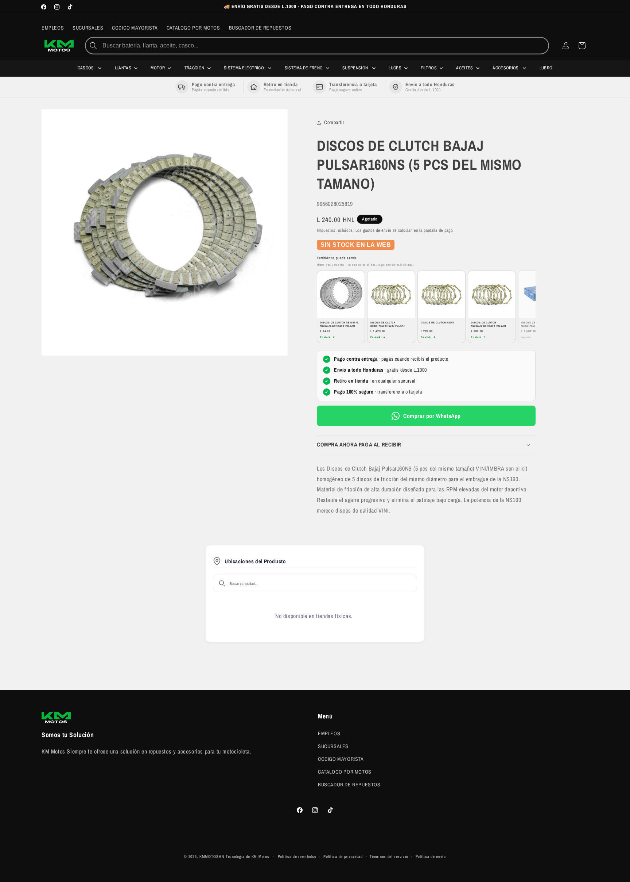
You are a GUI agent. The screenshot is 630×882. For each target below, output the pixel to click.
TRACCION (194, 68)
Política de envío (431, 856)
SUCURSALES (333, 746)
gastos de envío (377, 230)
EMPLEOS (329, 733)
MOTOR (158, 68)
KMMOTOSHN (211, 856)
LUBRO (546, 68)
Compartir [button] (334, 122)
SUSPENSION (355, 68)
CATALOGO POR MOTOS (345, 771)
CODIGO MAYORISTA (341, 759)
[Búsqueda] (93, 46)
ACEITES (464, 68)
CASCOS (87, 68)
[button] (426, 445)
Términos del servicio (389, 856)
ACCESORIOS (506, 68)
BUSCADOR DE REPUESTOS (349, 784)
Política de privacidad (342, 856)
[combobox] (324, 46)
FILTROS (429, 68)
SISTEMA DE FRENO (304, 68)
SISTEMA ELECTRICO (244, 68)
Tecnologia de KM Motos (248, 856)
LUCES (395, 68)
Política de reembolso (297, 856)
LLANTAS (123, 68)
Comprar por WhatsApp (432, 416)
